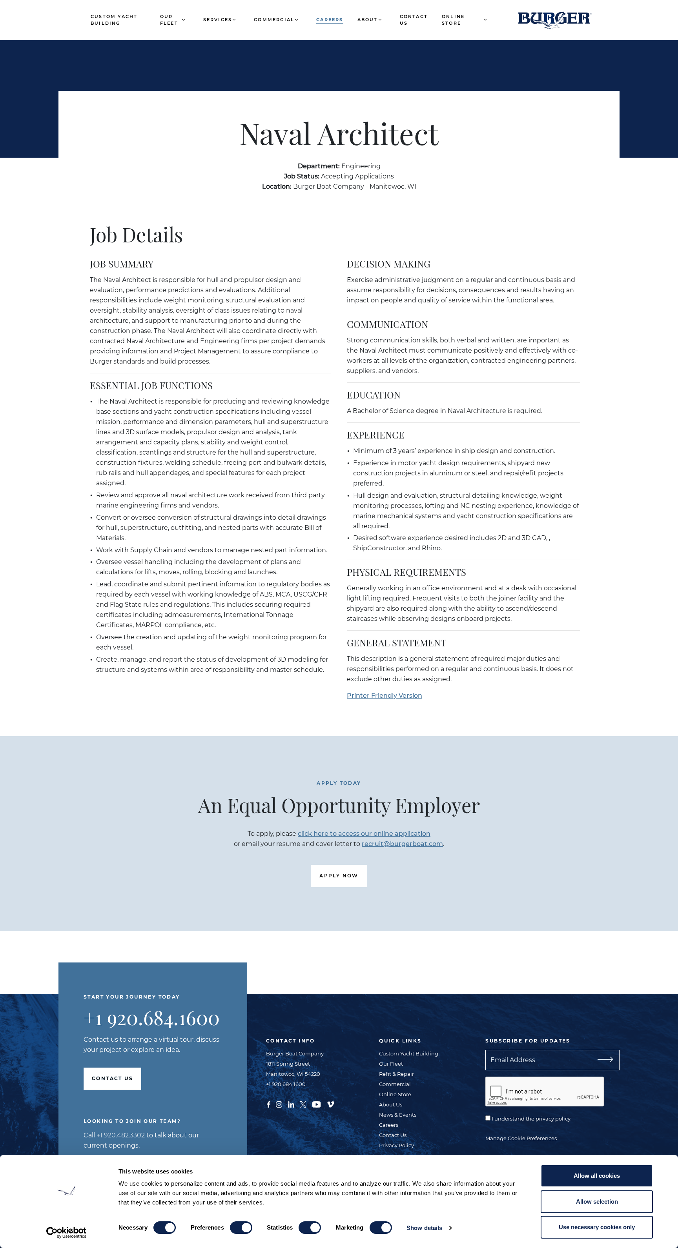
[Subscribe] (604, 1060)
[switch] (241, 1227)
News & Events (397, 1115)
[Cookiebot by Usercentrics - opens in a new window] (66, 1233)
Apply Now (339, 876)
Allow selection (597, 1201)
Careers (329, 19)
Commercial (274, 19)
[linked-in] (291, 1104)
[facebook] (268, 1104)
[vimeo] (330, 1104)
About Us (390, 1104)
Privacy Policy (396, 1145)
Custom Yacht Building (114, 20)
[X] (303, 1104)
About (367, 19)
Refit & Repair (396, 1074)
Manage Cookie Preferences (521, 1138)
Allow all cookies (597, 1175)
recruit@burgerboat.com (402, 844)
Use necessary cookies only (597, 1227)
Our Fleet (169, 20)
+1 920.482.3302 (121, 1135)
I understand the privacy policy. (531, 1118)
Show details (424, 1227)
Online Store (453, 20)
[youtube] (316, 1104)
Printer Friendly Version (384, 695)
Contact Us (414, 20)
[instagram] (279, 1104)
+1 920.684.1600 (152, 1017)
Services (217, 19)
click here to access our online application (364, 833)
